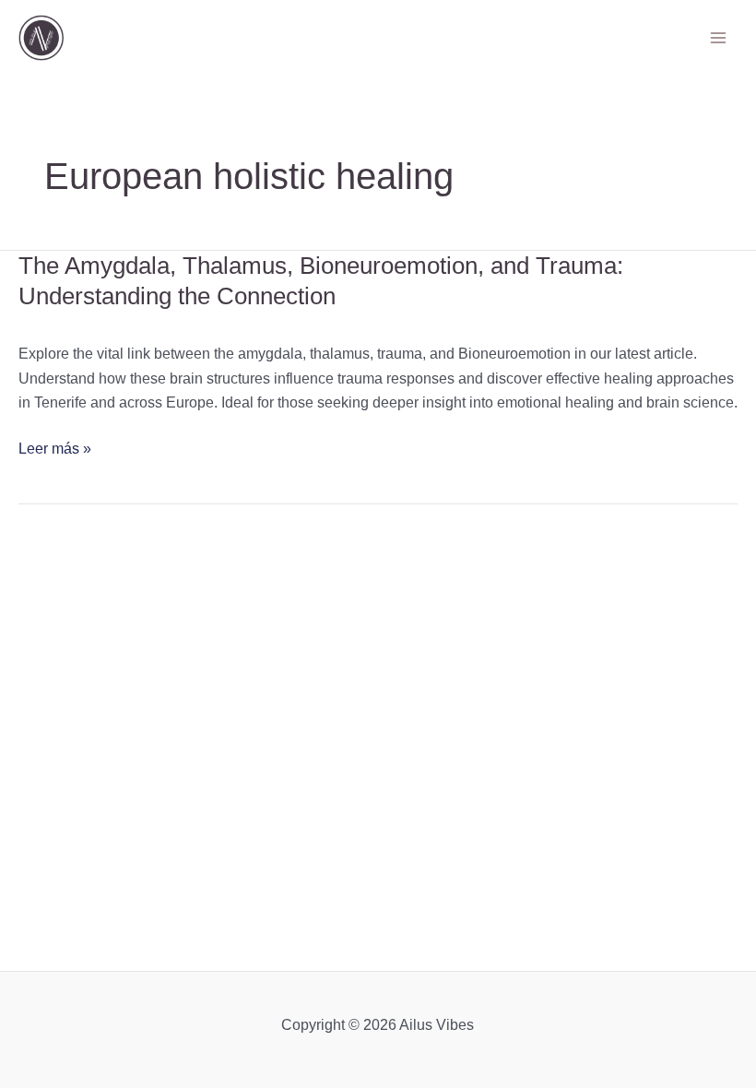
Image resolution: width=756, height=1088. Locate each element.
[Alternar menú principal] (718, 37)
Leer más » (54, 449)
